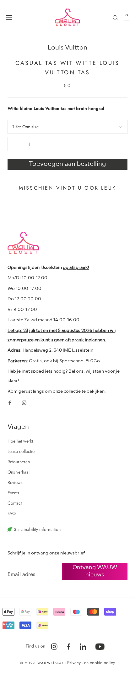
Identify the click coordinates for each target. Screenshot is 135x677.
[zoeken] (115, 17)
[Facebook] (10, 402)
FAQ (12, 513)
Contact (15, 503)
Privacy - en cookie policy (91, 662)
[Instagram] (24, 402)
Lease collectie (21, 451)
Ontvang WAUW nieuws (95, 570)
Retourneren (19, 462)
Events (13, 493)
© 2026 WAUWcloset (42, 662)
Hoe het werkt (20, 441)
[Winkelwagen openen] (126, 17)
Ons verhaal (19, 472)
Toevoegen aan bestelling (67, 163)
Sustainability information (37, 529)
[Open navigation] (9, 17)
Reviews (15, 482)
